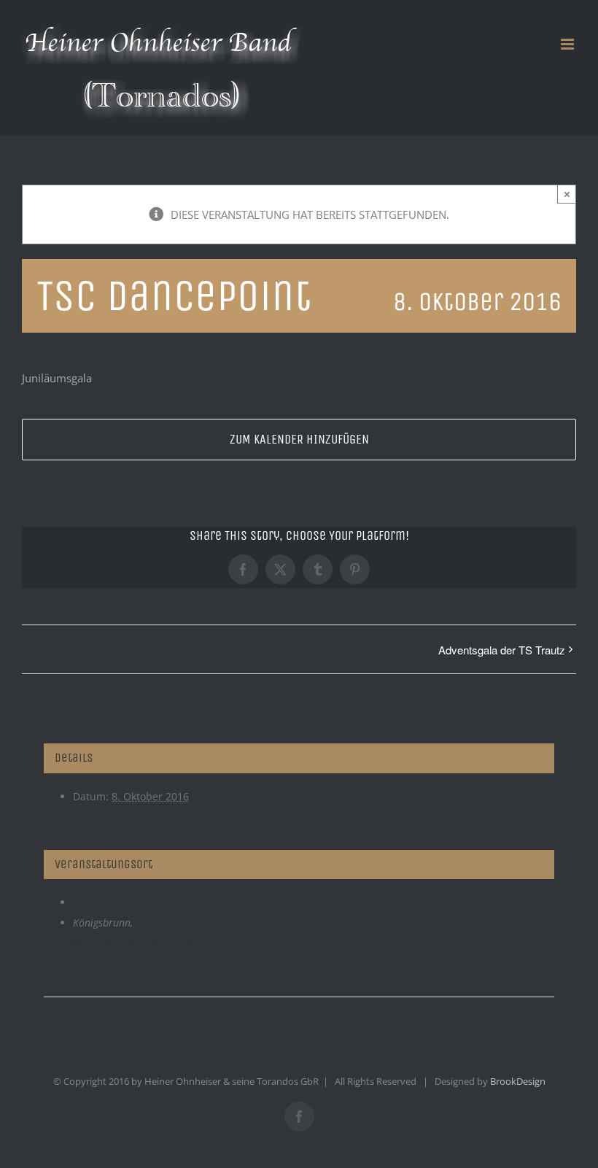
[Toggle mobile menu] (568, 44)
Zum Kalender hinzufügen (299, 439)
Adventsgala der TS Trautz (501, 649)
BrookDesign (517, 1081)
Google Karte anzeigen (138, 943)
